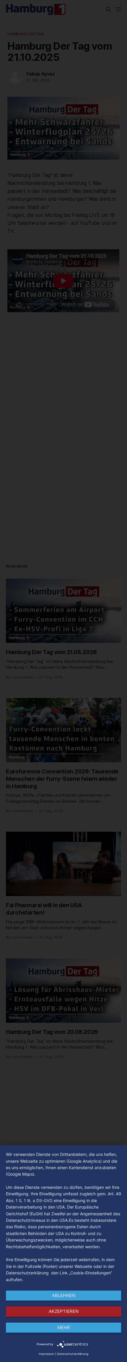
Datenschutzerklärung (72, 1354)
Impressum (46, 1354)
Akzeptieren (64, 1311)
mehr (63, 1327)
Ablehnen (63, 1295)
